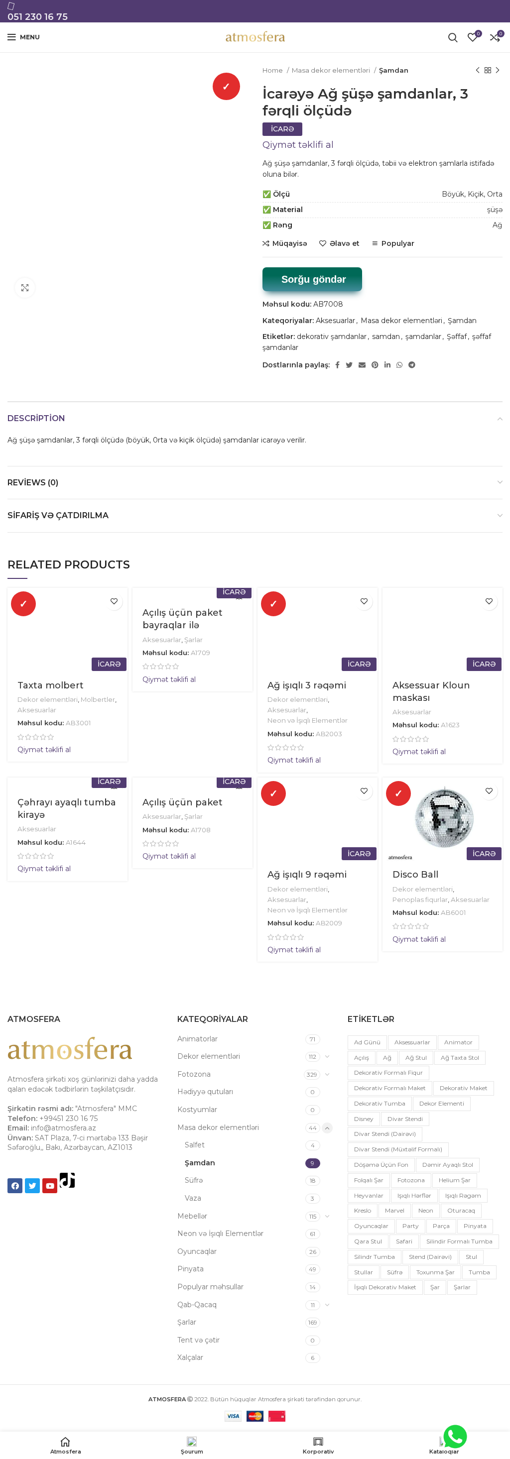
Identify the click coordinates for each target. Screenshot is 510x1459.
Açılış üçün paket (182, 802)
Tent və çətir (198, 1340)
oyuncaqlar (371, 1226)
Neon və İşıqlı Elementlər (307, 720)
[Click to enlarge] (25, 288)
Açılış (361, 1057)
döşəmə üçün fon (381, 1164)
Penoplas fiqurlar (420, 899)
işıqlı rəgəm (463, 1195)
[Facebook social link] (337, 364)
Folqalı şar (368, 1180)
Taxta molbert (50, 685)
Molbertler (98, 699)
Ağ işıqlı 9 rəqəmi (307, 874)
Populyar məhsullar (210, 1286)
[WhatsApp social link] (399, 364)
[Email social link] (362, 364)
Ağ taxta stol (460, 1057)
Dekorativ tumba (379, 1103)
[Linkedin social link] (387, 364)
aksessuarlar (412, 1042)
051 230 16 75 (37, 16)
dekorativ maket (464, 1088)
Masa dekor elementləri (332, 70)
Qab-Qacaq (197, 1304)
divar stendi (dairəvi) (385, 1133)
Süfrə (194, 1180)
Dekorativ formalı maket (390, 1088)
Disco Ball (415, 874)
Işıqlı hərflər (414, 1195)
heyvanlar (368, 1195)
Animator (458, 1042)
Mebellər (192, 1216)
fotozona (411, 1180)
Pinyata (190, 1268)
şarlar (462, 1287)
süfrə (394, 1272)
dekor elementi (441, 1103)
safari (404, 1241)
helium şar (455, 1180)
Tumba (479, 1272)
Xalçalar (190, 1357)
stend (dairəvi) (430, 1256)
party (410, 1226)
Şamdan (393, 70)
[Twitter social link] (349, 364)
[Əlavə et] (114, 601)
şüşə (495, 209)
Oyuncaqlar (197, 1251)
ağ (387, 1057)
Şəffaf (457, 336)
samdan (386, 336)
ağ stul (416, 1057)
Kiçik (476, 194)
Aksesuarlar (335, 320)
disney (364, 1118)
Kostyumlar (197, 1109)
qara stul (368, 1241)
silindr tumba (374, 1256)
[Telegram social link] (411, 364)
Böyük (453, 194)
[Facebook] (14, 1185)
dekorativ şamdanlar (332, 336)
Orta (495, 194)
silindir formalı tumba (459, 1241)
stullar (363, 1272)
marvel (394, 1210)
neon (425, 1210)
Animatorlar (197, 1038)
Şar (435, 1287)
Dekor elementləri (47, 699)
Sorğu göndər (312, 279)
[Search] (453, 37)
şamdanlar (423, 336)
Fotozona (194, 1074)
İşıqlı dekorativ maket (385, 1287)
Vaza (193, 1198)
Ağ (498, 225)
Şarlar (193, 640)
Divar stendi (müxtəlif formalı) (398, 1149)
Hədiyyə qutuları (205, 1091)
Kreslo (362, 1210)
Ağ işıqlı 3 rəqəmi (306, 685)
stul (471, 1256)
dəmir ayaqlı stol (447, 1164)
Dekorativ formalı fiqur (388, 1072)
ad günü (367, 1042)
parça (441, 1226)
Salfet (195, 1144)
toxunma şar (435, 1272)
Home (273, 70)
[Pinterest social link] (375, 364)
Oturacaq (461, 1210)
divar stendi (405, 1118)
